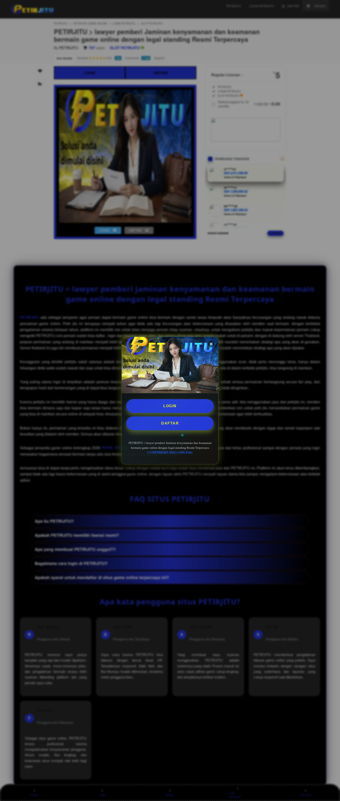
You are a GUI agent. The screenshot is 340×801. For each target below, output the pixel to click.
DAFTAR (170, 423)
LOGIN (170, 406)
